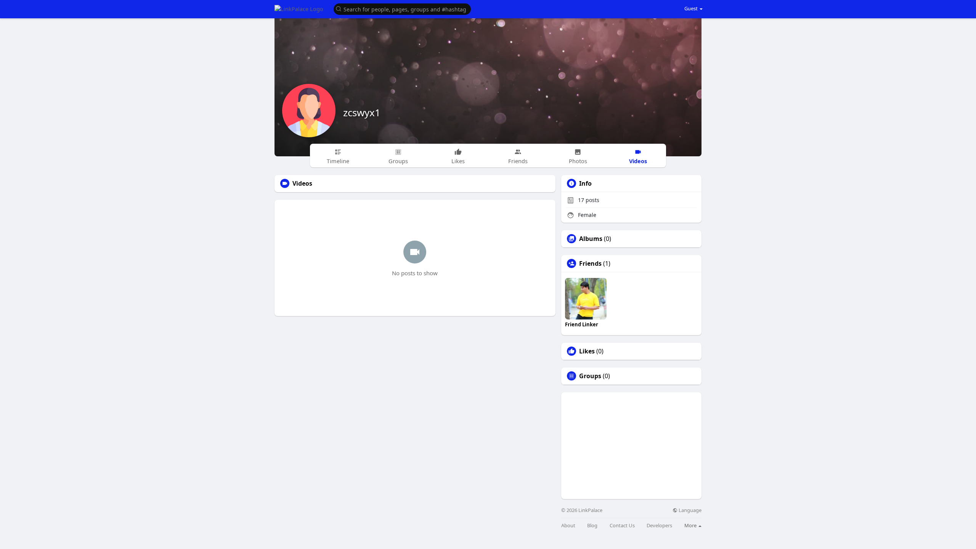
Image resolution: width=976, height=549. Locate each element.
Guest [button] (691, 8)
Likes (587, 351)
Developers (659, 525)
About (568, 525)
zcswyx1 (361, 112)
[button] (402, 8)
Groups (590, 376)
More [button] (691, 525)
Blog (592, 525)
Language (689, 510)
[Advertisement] (631, 445)
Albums (590, 239)
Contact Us (622, 525)
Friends (590, 263)
